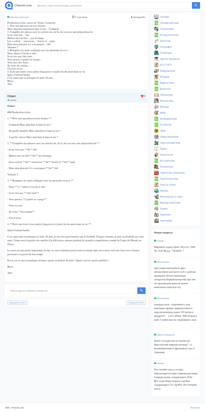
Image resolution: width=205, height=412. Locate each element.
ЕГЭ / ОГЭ (165, 64)
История (164, 76)
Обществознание (169, 136)
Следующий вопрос (136, 303)
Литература (166, 94)
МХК (162, 112)
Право (163, 148)
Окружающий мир (169, 142)
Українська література (172, 172)
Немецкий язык (168, 118)
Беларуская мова (169, 34)
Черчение (165, 214)
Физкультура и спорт (171, 196)
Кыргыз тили (166, 82)
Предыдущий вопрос (17, 303)
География (165, 46)
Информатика (167, 70)
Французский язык (20, 16)
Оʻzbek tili (165, 124)
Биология (164, 40)
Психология (166, 154)
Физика (163, 190)
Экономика (165, 220)
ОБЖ (162, 130)
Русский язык (167, 160)
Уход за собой (167, 184)
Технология (166, 166)
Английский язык (169, 22)
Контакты (195, 407)
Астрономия (166, 28)
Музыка (164, 106)
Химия (163, 208)
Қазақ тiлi (165, 88)
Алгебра (164, 16)
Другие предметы (169, 58)
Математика (166, 100)
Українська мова (168, 178)
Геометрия (165, 52)
